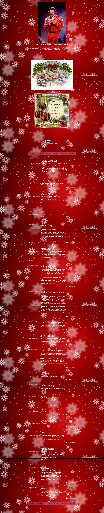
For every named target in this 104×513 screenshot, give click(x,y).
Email (32, 174)
